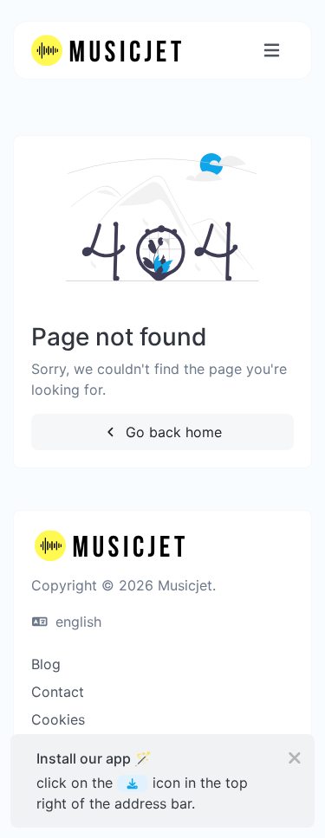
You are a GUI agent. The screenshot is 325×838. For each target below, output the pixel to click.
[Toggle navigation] (271, 51)
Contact (57, 691)
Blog (46, 664)
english (76, 621)
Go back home (171, 432)
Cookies (58, 719)
